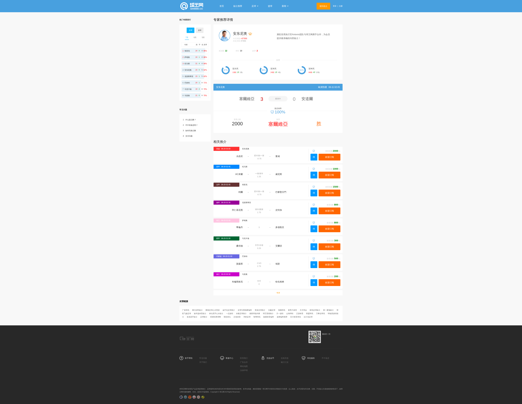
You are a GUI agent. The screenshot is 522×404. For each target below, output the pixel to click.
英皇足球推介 (260, 310)
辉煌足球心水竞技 (213, 310)
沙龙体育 (237, 317)
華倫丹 (239, 227)
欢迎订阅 (329, 157)
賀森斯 (239, 264)
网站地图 (244, 366)
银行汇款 (284, 362)
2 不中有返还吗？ (190, 125)
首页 (222, 6)
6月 (195, 37)
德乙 (218, 274)
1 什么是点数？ (189, 120)
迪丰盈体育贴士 (200, 313)
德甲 (218, 203)
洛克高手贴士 (192, 317)
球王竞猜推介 (268, 313)
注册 (341, 6)
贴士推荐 (237, 6)
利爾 (240, 192)
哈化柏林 (279, 282)
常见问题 (203, 358)
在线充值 (284, 358)
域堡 (277, 264)
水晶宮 (239, 156)
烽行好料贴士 (197, 310)
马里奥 (244, 274)
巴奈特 (244, 256)
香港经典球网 (215, 317)
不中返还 (325, 358)
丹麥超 (219, 256)
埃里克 (244, 185)
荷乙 (218, 220)
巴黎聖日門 (280, 192)
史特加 (278, 210)
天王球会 (303, 310)
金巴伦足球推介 (229, 310)
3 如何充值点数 (189, 131)
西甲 (218, 238)
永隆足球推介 (241, 313)
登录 (334, 6)
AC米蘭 (239, 174)
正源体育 (299, 313)
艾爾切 (278, 246)
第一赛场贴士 (328, 310)
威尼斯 (278, 174)
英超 (218, 149)
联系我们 (244, 358)
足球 (254, 6)
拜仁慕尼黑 (237, 210)
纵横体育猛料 (268, 317)
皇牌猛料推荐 (282, 317)
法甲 (218, 185)
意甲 (218, 167)
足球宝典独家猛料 (245, 310)
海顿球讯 (281, 310)
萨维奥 (244, 220)
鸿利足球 (247, 317)
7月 (187, 37)
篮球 (270, 6)
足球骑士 (203, 317)
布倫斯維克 (237, 282)
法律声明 (244, 370)
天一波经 (279, 313)
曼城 (277, 156)
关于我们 (203, 362)
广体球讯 (185, 310)
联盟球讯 (309, 313)
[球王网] (196, 6)
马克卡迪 (245, 238)
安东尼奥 (245, 149)
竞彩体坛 (227, 317)
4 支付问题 (187, 136)
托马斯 (244, 167)
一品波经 (229, 313)
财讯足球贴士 (315, 310)
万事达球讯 (320, 313)
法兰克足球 (308, 317)
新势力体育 (292, 310)
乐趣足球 (271, 310)
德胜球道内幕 (254, 313)
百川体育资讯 (295, 317)
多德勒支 (279, 227)
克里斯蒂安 (246, 203)
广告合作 (244, 362)
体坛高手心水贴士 (216, 313)
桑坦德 (239, 246)
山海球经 (289, 313)
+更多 (278, 293)
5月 (203, 37)
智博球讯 (256, 317)
